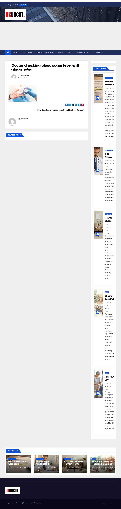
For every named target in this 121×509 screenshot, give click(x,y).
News (106, 292)
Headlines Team (108, 310)
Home (15, 52)
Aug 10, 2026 (110, 383)
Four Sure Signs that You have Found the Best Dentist (60, 110)
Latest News (27, 52)
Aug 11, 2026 (97, 467)
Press (70, 52)
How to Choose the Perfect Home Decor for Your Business (74, 465)
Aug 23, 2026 (42, 467)
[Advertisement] (60, 36)
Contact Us (99, 52)
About (61, 52)
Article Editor (25, 75)
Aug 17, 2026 (69, 467)
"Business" (108, 214)
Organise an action (45, 52)
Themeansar (37, 503)
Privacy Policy (83, 52)
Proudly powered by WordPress (13, 503)
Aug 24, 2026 (110, 88)
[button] (115, 52)
